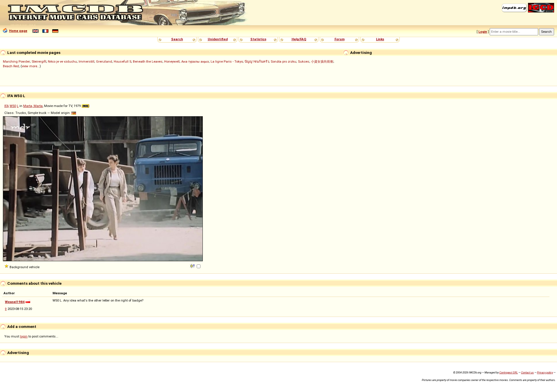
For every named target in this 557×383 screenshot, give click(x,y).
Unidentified (218, 39)
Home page (18, 31)
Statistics (258, 39)
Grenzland (104, 61)
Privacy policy (545, 372)
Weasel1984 (15, 302)
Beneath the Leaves (147, 61)
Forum (339, 39)
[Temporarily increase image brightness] (193, 266)
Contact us (527, 372)
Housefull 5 (122, 61)
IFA (6, 106)
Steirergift (39, 61)
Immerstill (86, 61)
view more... (31, 66)
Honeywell (172, 61)
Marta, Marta (33, 106)
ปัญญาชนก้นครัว (257, 61)
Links (380, 39)
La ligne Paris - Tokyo (227, 61)
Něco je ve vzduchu (62, 61)
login (24, 336)
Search (177, 39)
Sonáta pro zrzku (283, 61)
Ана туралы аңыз (195, 61)
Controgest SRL (508, 372)
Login (482, 32)
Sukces (303, 61)
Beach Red (11, 66)
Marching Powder (16, 61)
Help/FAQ (299, 39)
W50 (13, 106)
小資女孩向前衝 (322, 61)
